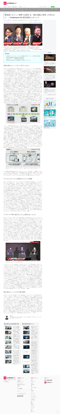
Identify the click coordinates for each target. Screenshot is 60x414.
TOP (4, 20)
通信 (19, 10)
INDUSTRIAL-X (8, 22)
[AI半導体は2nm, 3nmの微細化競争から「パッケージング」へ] (50, 57)
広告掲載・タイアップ (20, 381)
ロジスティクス (33, 381)
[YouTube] (22, 396)
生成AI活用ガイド (15, 6)
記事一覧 (5, 6)
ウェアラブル (30, 10)
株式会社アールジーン (11, 379)
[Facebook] (18, 396)
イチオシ (41, 10)
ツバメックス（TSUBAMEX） (28, 22)
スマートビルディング (34, 396)
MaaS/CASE (32, 384)
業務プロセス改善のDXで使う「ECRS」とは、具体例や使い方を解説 (49, 117)
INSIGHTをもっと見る (52, 94)
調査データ (32, 411)
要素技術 (22, 10)
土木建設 (32, 390)
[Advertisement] (40, 3)
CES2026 (44, 10)
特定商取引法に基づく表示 (21, 384)
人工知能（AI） (33, 399)
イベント (24, 6)
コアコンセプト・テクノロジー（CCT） (17, 22)
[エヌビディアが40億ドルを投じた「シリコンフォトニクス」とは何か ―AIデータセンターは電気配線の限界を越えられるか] (50, 69)
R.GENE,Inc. (7, 381)
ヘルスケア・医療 (33, 387)
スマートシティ (33, 393)
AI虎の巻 (9, 6)
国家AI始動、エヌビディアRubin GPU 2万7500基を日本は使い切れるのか (50, 91)
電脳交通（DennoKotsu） (38, 22)
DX (6, 20)
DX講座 (20, 6)
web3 (37, 10)
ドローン (35, 10)
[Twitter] (20, 396)
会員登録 (52, 6)
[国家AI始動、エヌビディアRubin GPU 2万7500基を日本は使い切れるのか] (50, 84)
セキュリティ (26, 10)
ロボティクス (15, 10)
